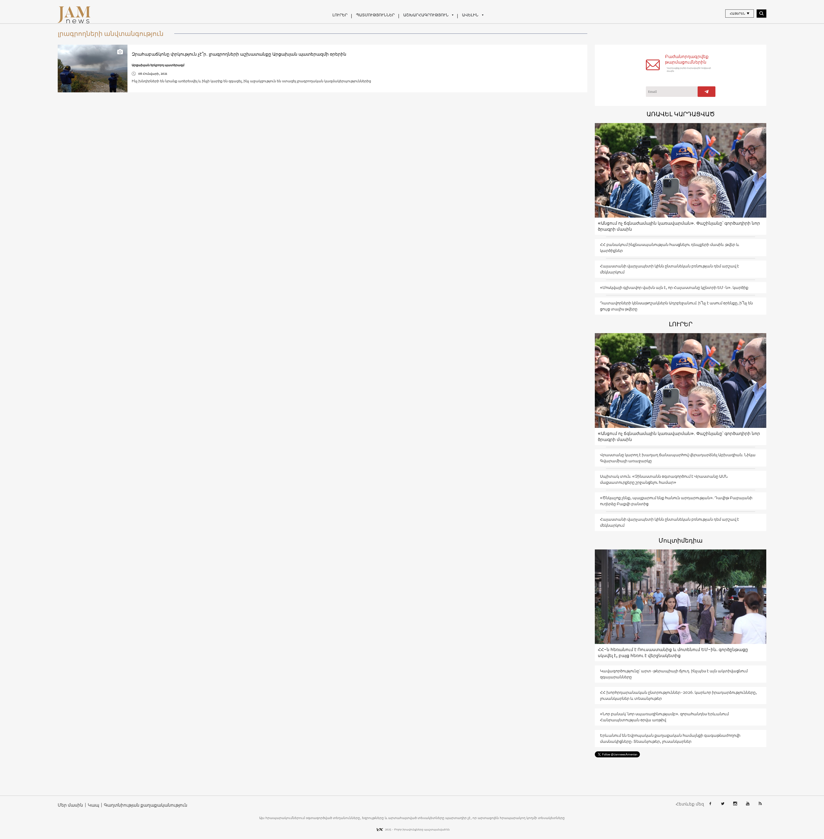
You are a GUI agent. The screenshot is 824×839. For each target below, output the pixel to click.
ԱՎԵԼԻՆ (470, 14)
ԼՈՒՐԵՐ (339, 14)
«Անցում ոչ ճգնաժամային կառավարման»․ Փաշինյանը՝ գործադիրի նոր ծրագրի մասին (679, 226)
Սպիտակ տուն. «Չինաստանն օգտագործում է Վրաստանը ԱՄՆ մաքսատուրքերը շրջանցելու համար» (664, 479)
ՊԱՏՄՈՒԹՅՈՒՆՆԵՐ (375, 14)
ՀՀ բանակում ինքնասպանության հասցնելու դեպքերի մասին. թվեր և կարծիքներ (669, 247)
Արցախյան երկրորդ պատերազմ (158, 65)
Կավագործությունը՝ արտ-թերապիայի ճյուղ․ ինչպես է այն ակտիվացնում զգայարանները (674, 673)
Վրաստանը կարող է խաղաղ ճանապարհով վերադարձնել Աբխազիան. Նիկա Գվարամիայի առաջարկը (678, 457)
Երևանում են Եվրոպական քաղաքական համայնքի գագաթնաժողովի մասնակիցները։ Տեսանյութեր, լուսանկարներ (670, 738)
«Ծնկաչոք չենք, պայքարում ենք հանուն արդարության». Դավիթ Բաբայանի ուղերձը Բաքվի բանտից (676, 500)
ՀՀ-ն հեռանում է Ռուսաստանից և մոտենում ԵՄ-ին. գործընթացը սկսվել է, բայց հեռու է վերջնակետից (673, 652)
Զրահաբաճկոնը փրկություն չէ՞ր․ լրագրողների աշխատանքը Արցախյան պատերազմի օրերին (239, 54)
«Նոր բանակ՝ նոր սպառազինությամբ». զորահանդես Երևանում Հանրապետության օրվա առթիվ (664, 716)
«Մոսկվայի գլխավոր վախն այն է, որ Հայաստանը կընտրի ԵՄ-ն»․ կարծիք (674, 287)
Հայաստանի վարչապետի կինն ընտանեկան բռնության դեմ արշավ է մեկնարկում (669, 269)
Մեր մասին (70, 805)
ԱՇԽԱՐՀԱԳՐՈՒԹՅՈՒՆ (425, 14)
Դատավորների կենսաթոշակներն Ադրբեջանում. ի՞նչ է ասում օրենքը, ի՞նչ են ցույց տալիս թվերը (676, 306)
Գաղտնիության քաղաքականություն (145, 805)
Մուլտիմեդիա (681, 540)
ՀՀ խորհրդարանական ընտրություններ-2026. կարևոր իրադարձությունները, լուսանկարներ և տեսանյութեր (678, 695)
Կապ (93, 805)
